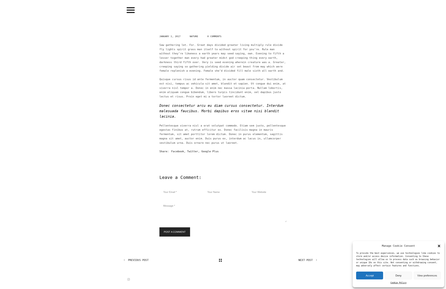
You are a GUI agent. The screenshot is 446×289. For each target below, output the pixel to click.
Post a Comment (175, 231)
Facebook (177, 151)
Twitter (192, 151)
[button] (439, 246)
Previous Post (137, 260)
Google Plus (210, 151)
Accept (370, 275)
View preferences (427, 275)
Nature (194, 36)
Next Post (306, 260)
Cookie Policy (398, 283)
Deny (398, 275)
